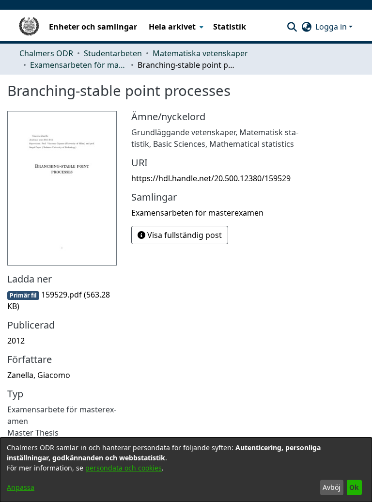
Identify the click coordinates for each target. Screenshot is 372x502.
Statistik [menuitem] (229, 26)
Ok (354, 487)
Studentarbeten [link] (113, 53)
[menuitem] (175, 26)
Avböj (332, 487)
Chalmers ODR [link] (46, 53)
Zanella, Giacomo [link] (38, 375)
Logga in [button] (332, 26)
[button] (292, 26)
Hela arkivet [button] (172, 26)
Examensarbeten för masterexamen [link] (78, 65)
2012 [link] (16, 340)
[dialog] (186, 470)
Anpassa (20, 487)
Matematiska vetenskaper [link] (200, 53)
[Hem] (29, 26)
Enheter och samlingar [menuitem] (93, 26)
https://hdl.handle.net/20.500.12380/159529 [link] (211, 178)
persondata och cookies (123, 467)
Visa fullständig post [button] (183, 235)
